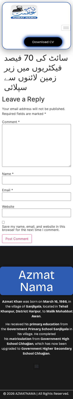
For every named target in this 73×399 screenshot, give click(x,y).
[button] (36, 366)
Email (7, 190)
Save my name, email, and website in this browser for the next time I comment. (33, 228)
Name (8, 173)
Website (8, 206)
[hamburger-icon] (66, 28)
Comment (11, 121)
